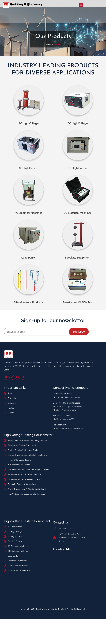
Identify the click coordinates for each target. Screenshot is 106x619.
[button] (81, 5)
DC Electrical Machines (78, 212)
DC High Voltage (77, 123)
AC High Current (28, 168)
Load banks (28, 257)
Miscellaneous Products (28, 302)
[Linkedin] (6, 377)
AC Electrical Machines (28, 212)
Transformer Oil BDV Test (78, 302)
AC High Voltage (28, 123)
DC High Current (78, 168)
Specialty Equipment (77, 257)
